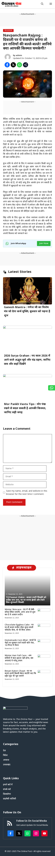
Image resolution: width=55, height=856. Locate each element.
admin (19, 55)
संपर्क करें (7, 789)
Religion (8, 30)
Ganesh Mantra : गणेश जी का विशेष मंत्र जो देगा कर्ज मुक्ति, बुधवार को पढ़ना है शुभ (27, 311)
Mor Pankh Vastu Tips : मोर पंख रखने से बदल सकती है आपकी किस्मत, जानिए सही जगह (25, 408)
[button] (42, 4)
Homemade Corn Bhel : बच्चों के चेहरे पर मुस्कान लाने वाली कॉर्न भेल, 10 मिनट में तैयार (20, 643)
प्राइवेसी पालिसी (9, 798)
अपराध (6, 760)
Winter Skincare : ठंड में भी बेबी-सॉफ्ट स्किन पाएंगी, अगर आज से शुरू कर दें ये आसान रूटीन (20, 612)
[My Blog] (12, 4)
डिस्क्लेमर (7, 794)
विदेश (5, 755)
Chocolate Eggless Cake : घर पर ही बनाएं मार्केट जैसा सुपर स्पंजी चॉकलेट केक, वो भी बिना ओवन (19, 627)
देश (4, 750)
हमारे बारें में (8, 784)
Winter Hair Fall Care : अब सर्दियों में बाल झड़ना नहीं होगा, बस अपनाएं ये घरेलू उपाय (19, 658)
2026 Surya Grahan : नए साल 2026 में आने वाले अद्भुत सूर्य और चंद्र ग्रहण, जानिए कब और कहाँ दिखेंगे (27, 360)
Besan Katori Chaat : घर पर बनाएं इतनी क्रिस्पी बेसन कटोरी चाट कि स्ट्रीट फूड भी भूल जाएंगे (20, 674)
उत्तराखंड (6, 764)
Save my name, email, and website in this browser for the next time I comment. (26, 493)
